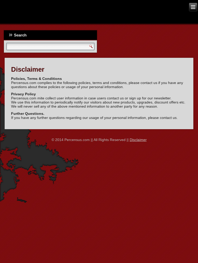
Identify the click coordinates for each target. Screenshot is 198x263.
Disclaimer (138, 140)
